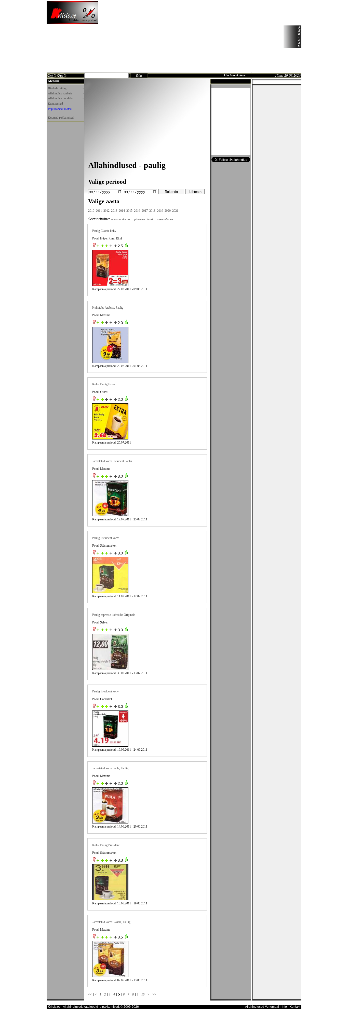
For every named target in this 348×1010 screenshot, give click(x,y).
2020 (168, 210)
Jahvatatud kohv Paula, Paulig (110, 768)
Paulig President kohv (105, 538)
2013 (114, 210)
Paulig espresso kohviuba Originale (113, 615)
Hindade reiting (66, 88)
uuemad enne (165, 219)
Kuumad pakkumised (61, 117)
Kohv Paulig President (105, 845)
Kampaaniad (55, 103)
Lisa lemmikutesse (235, 75)
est (51, 75)
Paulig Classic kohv (104, 231)
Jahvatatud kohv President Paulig (112, 461)
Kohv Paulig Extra (103, 384)
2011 (99, 210)
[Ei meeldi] (94, 246)
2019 (160, 210)
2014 (122, 210)
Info (284, 1006)
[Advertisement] (190, 37)
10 (142, 994)
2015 (129, 210)
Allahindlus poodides (66, 98)
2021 (175, 210)
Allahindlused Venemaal (262, 1006)
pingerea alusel (143, 219)
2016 (137, 210)
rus (61, 75)
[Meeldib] (126, 246)
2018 (152, 210)
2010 (91, 210)
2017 (145, 210)
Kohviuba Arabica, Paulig (107, 307)
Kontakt (295, 1006)
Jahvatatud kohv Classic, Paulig (111, 922)
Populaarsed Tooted (60, 109)
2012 (106, 210)
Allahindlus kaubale (66, 93)
